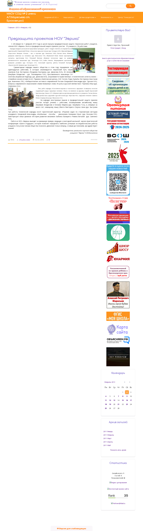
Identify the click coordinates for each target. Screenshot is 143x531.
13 (114, 400)
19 (110, 404)
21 (118, 404)
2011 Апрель (108, 442)
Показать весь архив (118, 450)
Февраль (24, 27)
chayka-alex (24, 140)
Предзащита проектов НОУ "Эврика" (43, 39)
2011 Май (107, 445)
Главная (11, 27)
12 (110, 400)
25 (106, 408)
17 (131, 400)
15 (123, 400)
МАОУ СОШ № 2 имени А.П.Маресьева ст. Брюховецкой (21, 17)
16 (127, 400)
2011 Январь (108, 431)
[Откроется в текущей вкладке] (32, 11)
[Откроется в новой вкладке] (118, 118)
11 (106, 400)
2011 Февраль (108, 435)
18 (106, 404)
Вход (124, 48)
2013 (17, 27)
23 (127, 404)
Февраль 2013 (109, 382)
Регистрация (115, 48)
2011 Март (107, 438)
